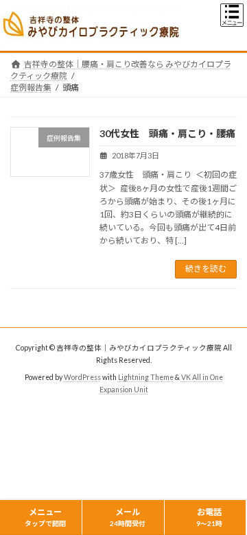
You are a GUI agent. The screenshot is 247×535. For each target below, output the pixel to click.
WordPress (82, 376)
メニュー (45, 517)
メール (127, 517)
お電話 (209, 517)
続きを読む (205, 268)
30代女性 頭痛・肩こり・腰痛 (167, 133)
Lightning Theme (146, 376)
